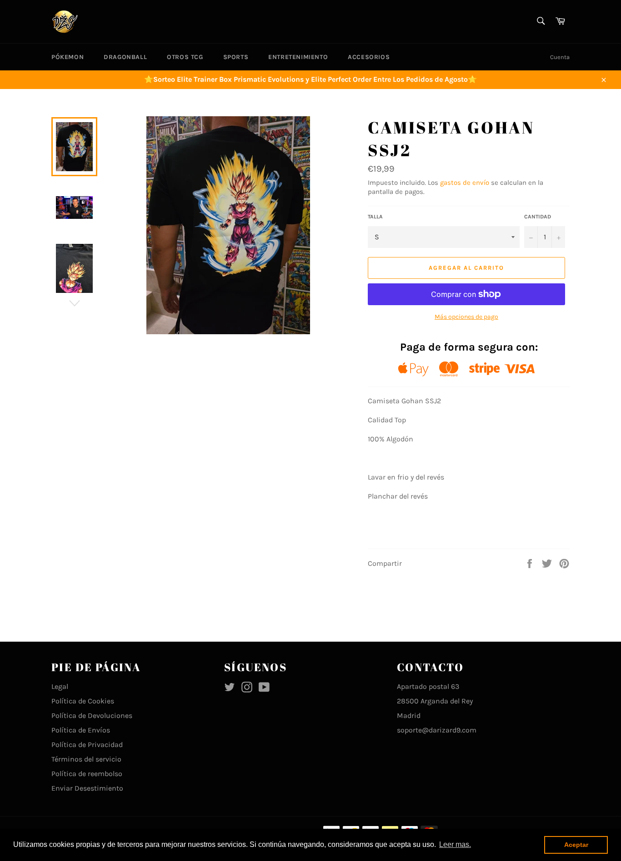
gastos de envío (464, 182)
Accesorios (369, 57)
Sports (236, 57)
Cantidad (537, 216)
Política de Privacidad (87, 744)
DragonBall (125, 57)
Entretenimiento (298, 57)
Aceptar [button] (576, 844)
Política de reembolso (86, 773)
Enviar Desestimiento (87, 788)
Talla (375, 216)
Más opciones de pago (466, 317)
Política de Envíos (80, 730)
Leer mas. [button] (455, 844)
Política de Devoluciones (91, 715)
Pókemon (67, 57)
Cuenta (560, 57)
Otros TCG (185, 57)
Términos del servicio (86, 759)
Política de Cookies (82, 701)
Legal (59, 686)
